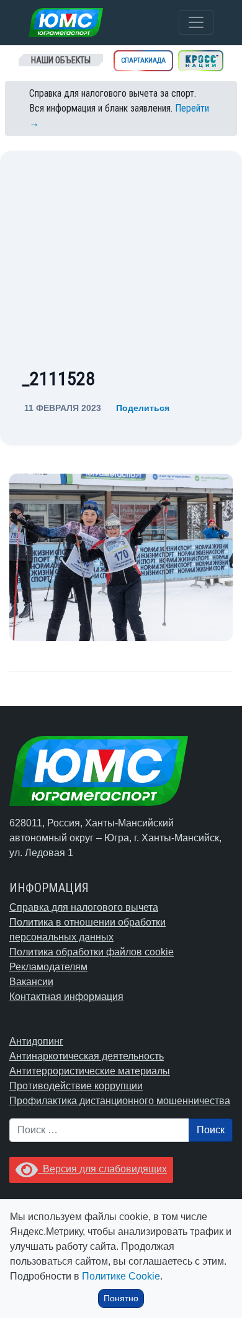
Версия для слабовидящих (102, 1169)
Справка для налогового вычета (83, 907)
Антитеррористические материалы (89, 1071)
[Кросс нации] (200, 60)
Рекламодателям (48, 967)
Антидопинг (36, 1041)
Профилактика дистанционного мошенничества (119, 1100)
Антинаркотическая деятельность (86, 1056)
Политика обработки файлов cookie (91, 952)
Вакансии (31, 981)
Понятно (121, 1298)
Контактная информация (66, 996)
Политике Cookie (121, 1276)
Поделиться (142, 408)
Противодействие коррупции (76, 1086)
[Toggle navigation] (196, 22)
